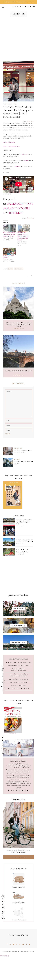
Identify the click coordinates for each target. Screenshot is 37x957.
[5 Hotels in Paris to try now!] (9, 251)
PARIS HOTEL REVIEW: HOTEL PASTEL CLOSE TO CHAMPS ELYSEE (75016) (23, 236)
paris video (18, 268)
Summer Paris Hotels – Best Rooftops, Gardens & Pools (24, 541)
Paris (14, 104)
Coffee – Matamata (9, 142)
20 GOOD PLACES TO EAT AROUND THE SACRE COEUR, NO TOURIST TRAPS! (18, 325)
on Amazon (30, 2)
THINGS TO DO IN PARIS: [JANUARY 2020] (18, 372)
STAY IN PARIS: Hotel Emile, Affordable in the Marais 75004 (9, 234)
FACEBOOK (14, 203)
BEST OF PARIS (7, 104)
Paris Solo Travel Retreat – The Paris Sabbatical (24, 551)
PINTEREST (15, 213)
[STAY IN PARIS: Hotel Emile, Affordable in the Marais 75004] (9, 228)
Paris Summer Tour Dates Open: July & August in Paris (24, 522)
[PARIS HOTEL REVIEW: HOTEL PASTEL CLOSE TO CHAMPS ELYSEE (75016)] (24, 228)
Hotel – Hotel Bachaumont (11, 146)
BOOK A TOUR (4, 956)
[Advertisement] (18, 41)
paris (10, 268)
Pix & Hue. (31, 951)
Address (24, 154)
